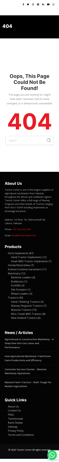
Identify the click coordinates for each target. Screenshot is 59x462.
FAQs (11, 414)
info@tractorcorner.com (23, 235)
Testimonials (15, 418)
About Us (13, 406)
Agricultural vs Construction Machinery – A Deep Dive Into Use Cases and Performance (29, 343)
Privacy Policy (16, 430)
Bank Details (15, 422)
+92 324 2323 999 (21, 229)
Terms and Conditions (21, 435)
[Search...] (49, 140)
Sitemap (12, 426)
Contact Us (14, 410)
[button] (52, 455)
